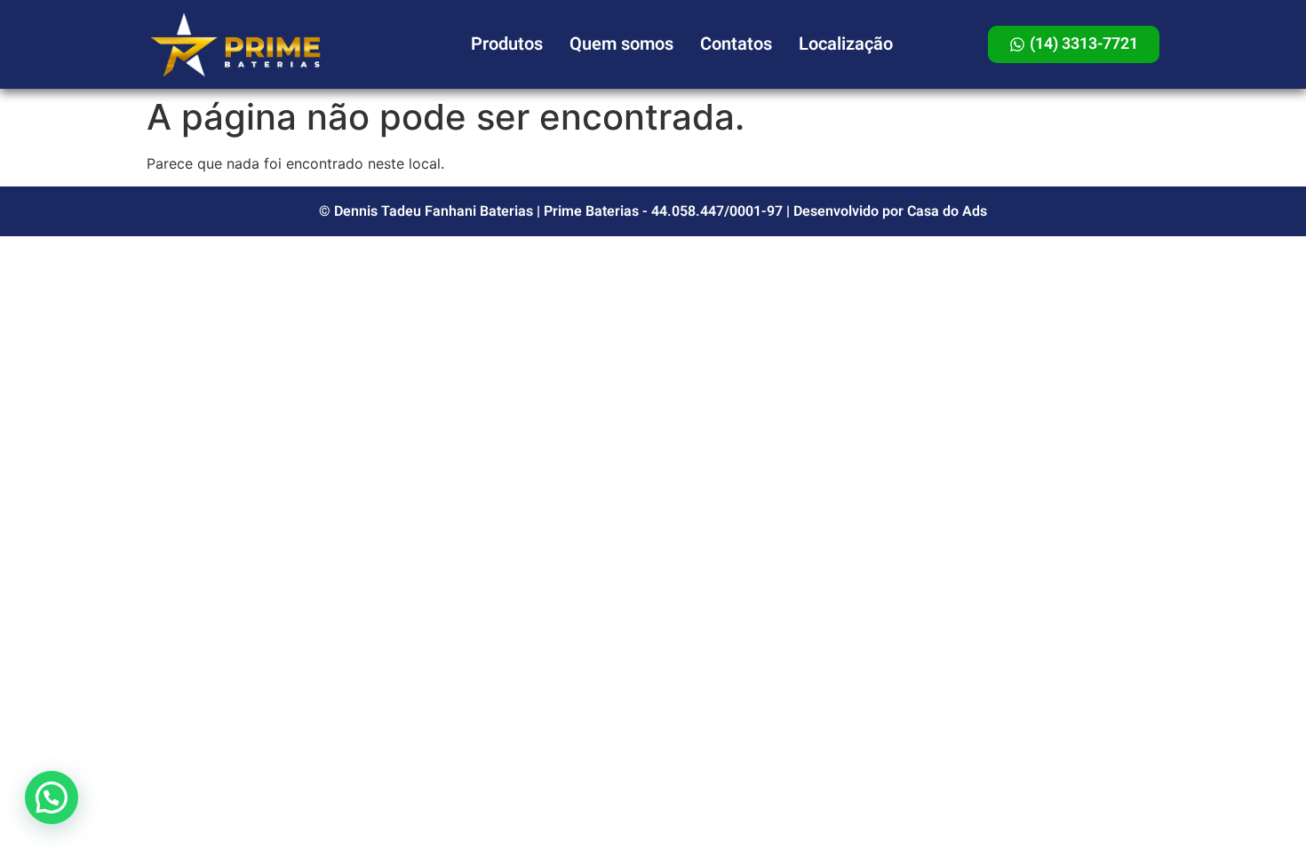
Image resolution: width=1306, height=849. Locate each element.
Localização (846, 44)
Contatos (736, 44)
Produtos (507, 44)
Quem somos (621, 44)
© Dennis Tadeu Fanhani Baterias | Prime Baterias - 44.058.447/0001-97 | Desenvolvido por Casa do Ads (653, 211)
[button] (51, 797)
